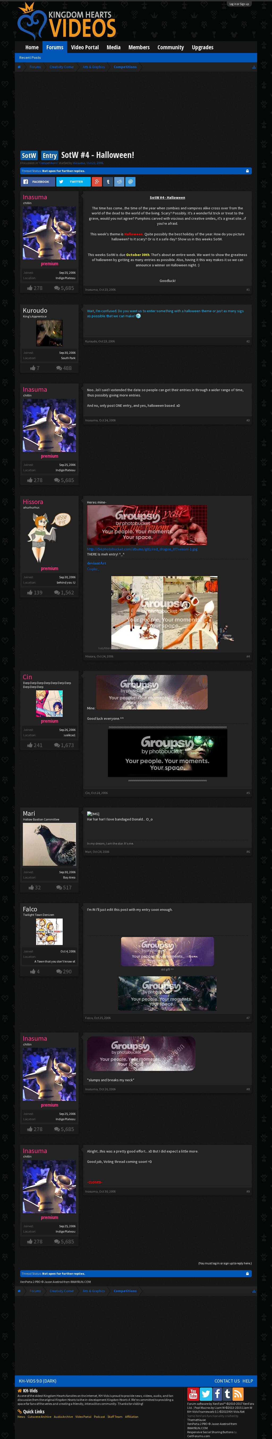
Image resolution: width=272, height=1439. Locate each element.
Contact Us (227, 1381)
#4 (248, 656)
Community (171, 47)
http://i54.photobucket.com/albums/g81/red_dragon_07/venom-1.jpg (142, 549)
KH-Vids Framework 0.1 (216, 1412)
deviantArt (96, 563)
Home (32, 47)
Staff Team (115, 1417)
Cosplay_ (93, 569)
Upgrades (202, 47)
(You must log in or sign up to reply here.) (225, 1263)
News (21, 1417)
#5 (248, 793)
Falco (30, 909)
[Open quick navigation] (254, 67)
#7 (248, 1018)
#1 (248, 290)
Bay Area (69, 877)
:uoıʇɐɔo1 (69, 735)
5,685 (67, 288)
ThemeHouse (196, 1420)
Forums (54, 47)
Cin (87, 793)
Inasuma (79, 163)
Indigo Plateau (65, 278)
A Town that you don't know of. (55, 961)
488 (67, 368)
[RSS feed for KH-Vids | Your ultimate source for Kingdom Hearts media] (238, 1394)
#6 (248, 852)
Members (139, 47)
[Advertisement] (136, 112)
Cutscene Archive (39, 1417)
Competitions (48, 163)
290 (67, 971)
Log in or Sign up (239, 4)
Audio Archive (63, 1417)
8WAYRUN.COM (80, 1282)
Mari (29, 813)
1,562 (67, 592)
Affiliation (131, 1417)
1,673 (67, 745)
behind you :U (66, 582)
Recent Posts (30, 57)
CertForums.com (198, 1436)
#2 (248, 341)
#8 (248, 1089)
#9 (248, 1191)
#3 (248, 420)
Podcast (99, 1417)
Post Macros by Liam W (223, 1408)
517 (67, 887)
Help (248, 1381)
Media (114, 47)
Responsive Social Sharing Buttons (210, 1432)
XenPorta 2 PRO (30, 1282)
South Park (68, 358)
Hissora (90, 656)
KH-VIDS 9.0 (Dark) (38, 1381)
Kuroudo (35, 310)
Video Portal (85, 47)
